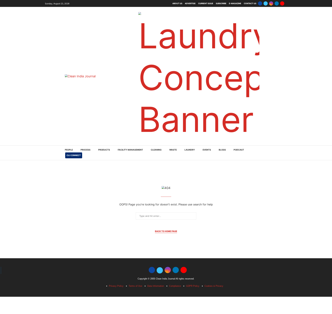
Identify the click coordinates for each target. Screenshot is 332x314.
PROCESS (85, 149)
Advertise (190, 3)
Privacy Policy (116, 286)
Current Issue (205, 3)
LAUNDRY (190, 149)
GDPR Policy (192, 286)
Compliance (175, 286)
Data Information (155, 286)
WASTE (173, 149)
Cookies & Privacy (214, 286)
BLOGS (222, 149)
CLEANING (156, 149)
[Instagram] (271, 3)
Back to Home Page (166, 231)
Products (104, 149)
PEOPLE (69, 149)
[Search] (265, 153)
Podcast (239, 149)
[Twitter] (266, 3)
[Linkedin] (277, 3)
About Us (177, 3)
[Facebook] (260, 3)
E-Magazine (235, 3)
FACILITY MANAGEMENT (130, 149)
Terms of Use (135, 286)
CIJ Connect (74, 155)
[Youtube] (282, 3)
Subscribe (221, 3)
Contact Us (250, 3)
